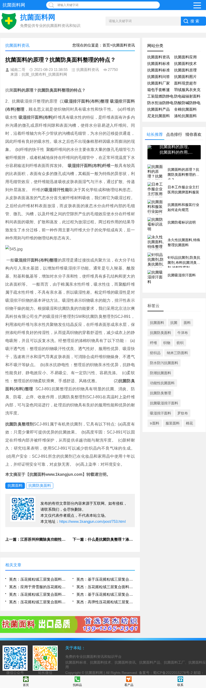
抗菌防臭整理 (160, 393)
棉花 (189, 423)
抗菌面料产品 (158, 109)
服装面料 (173, 423)
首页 (26, 685)
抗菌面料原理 (185, 70)
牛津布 (182, 333)
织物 (166, 343)
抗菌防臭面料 (39, 485)
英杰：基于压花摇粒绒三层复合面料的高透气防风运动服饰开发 (105, 579)
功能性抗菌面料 (162, 383)
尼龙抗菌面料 (158, 116)
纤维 (153, 343)
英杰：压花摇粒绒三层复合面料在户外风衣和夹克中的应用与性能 (105, 587)
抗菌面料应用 (185, 57)
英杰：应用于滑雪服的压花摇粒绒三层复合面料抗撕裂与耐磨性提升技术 (38, 587)
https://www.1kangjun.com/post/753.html (92, 521)
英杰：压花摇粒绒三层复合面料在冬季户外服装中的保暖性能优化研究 (38, 579)
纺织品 (155, 353)
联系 (180, 685)
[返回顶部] (200, 614)
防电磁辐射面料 (187, 96)
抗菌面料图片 (185, 76)
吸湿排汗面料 (160, 413)
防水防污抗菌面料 (164, 363)
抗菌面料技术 (185, 63)
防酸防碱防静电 (187, 103)
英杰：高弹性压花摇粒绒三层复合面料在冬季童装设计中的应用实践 (105, 602)
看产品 (128, 685)
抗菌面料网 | (95, 673)
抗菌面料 (15, 485)
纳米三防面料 (177, 353)
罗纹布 (182, 413)
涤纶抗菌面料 (185, 116)
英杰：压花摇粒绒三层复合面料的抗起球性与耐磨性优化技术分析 (38, 602)
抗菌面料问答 (158, 76)
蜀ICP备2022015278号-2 (173, 673)
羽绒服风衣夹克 (187, 90)
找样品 (77, 685)
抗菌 (173, 323)
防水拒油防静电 (160, 103)
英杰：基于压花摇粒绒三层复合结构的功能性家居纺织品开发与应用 (105, 594)
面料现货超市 (185, 83)
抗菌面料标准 (158, 63)
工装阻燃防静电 (160, 96)
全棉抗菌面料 (185, 109)
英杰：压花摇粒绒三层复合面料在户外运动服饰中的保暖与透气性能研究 (38, 594)
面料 (187, 323)
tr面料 (154, 423)
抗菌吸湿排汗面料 (164, 403)
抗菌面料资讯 (158, 57)
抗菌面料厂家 (158, 83)
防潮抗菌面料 (160, 373)
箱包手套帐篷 (158, 90)
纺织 (180, 343)
